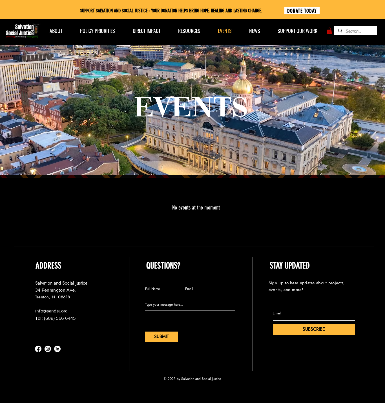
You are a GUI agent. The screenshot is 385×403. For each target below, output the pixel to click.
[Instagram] (48, 349)
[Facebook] (38, 349)
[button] (329, 31)
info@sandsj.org (51, 311)
